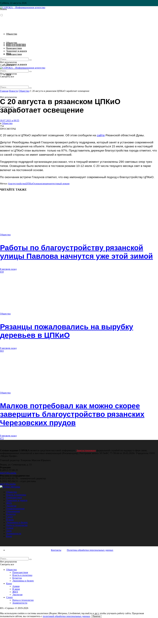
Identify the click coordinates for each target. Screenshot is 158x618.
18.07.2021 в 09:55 (9, 120)
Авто (9, 530)
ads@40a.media (8, 484)
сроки (37, 183)
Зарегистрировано (86, 450)
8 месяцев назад (8, 269)
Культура (11, 514)
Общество (11, 34)
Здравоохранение (15, 508)
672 (2, 438)
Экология (11, 505)
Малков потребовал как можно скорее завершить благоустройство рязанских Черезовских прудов (72, 414)
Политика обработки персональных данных (90, 550)
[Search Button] (30, 71)
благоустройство (17, 183)
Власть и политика (16, 45)
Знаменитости (13, 533)
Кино (9, 536)
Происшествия (14, 54)
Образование (13, 511)
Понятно (96, 616)
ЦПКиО (30, 183)
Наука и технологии (16, 525)
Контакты (56, 550)
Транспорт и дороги (16, 64)
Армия (9, 528)
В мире (10, 519)
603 (2, 351)
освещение (46, 183)
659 (2, 272)
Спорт (9, 517)
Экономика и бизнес (17, 522)
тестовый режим (60, 183)
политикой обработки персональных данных (66, 616)
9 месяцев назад (8, 348)
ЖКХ (8, 53)
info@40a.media (8, 473)
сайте (101, 135)
